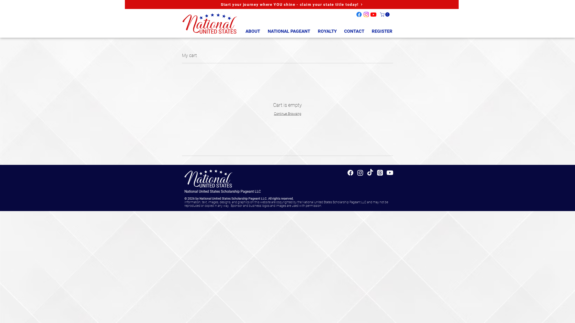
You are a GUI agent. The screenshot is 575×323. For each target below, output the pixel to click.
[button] (385, 14)
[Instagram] (366, 14)
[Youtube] (373, 14)
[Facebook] (359, 14)
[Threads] (380, 173)
